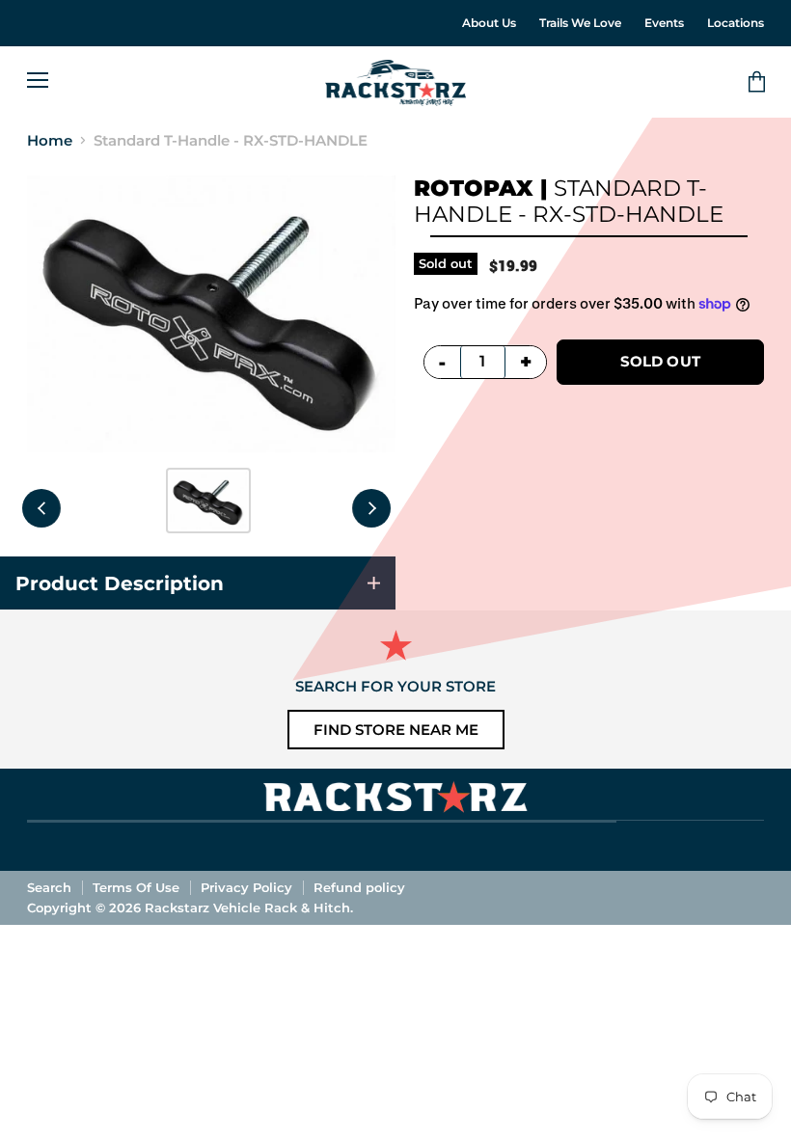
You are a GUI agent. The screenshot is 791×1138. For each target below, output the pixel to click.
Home (49, 140)
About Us (489, 23)
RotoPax (473, 188)
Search (49, 887)
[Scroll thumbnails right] (371, 508)
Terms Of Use (136, 887)
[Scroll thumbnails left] (41, 508)
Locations (735, 23)
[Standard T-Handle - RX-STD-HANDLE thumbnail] (208, 500)
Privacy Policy (246, 887)
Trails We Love (580, 23)
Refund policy (359, 887)
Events (664, 23)
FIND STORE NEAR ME (396, 729)
